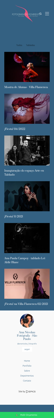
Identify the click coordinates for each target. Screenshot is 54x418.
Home (27, 361)
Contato (27, 380)
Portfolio (27, 366)
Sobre (27, 371)
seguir (27, 349)
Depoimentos (27, 376)
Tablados (30, 45)
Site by (22, 391)
